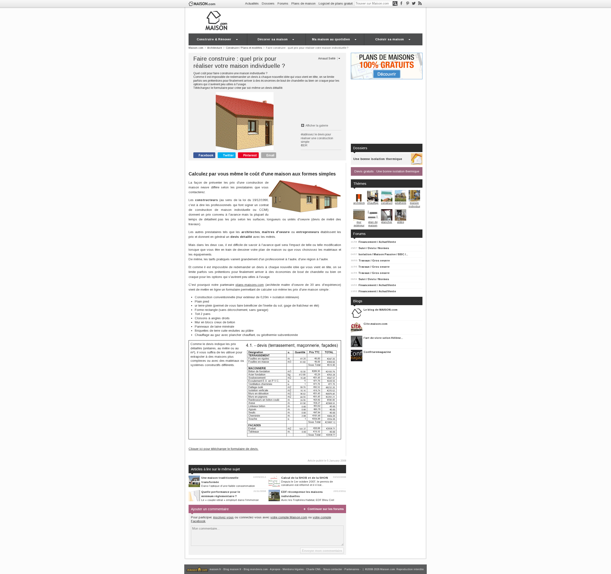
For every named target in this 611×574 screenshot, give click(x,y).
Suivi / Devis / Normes (373, 248)
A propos (275, 569)
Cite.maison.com (375, 323)
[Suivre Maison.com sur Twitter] (413, 3)
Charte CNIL (313, 569)
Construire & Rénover (214, 39)
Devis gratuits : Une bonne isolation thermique (386, 171)
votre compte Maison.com (288, 517)
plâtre (400, 222)
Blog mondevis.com (256, 569)
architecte (359, 203)
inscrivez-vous (223, 517)
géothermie (401, 203)
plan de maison (373, 224)
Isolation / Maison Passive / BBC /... (383, 254)
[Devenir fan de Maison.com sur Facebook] (401, 3)
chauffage (373, 203)
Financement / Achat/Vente (377, 241)
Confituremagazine (377, 351)
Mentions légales (293, 569)
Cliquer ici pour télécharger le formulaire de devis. (223, 449)
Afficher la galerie (317, 125)
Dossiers (268, 3)
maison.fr (215, 569)
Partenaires (351, 569)
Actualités (252, 3)
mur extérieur (359, 224)
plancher (386, 222)
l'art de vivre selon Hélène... (383, 337)
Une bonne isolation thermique (377, 159)
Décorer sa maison (273, 39)
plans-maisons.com (250, 285)
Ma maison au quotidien (331, 39)
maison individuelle (416, 205)
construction (388, 203)
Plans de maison (303, 3)
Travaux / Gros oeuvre (374, 260)
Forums (283, 3)
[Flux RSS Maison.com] (419, 3)
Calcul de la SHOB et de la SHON (304, 477)
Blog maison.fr (232, 569)
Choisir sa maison (389, 39)
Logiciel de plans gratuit (336, 3)
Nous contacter (332, 569)
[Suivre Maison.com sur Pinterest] (407, 3)
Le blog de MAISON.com (380, 309)
